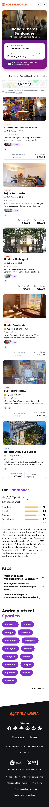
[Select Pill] (38, 4)
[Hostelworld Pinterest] (34, 728)
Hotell (7, 449)
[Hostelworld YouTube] (28, 728)
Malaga (9, 632)
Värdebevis (37, 783)
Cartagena (10, 648)
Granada (9, 680)
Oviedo (28, 648)
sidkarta (33, 789)
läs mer (19, 93)
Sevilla (26, 672)
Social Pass (24, 752)
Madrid (27, 624)
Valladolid (10, 664)
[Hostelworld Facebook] (9, 728)
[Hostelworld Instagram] (21, 728)
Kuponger (26, 783)
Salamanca (11, 640)
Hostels (15, 746)
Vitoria (26, 656)
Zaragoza (10, 656)
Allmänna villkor (13, 783)
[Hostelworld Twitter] (15, 728)
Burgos (27, 664)
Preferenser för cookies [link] (24, 795)
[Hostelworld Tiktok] (40, 728)
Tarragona (30, 640)
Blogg (8, 746)
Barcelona (10, 624)
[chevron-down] (28, 499)
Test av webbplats (20, 789)
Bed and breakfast (36, 746)
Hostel (7, 124)
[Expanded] (6, 76)
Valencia (25, 632)
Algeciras (10, 672)
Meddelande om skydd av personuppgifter (24, 777)
